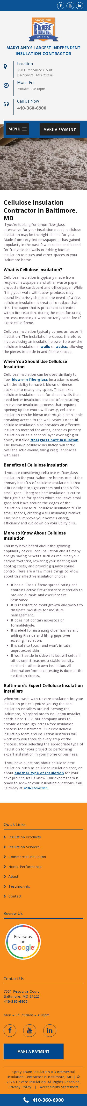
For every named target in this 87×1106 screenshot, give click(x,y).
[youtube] (69, 6)
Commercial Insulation (27, 856)
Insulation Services (24, 847)
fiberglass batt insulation (54, 440)
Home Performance (25, 866)
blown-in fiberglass (30, 379)
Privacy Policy (19, 1086)
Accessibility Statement (59, 1086)
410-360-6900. (36, 788)
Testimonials (19, 886)
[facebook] (61, 6)
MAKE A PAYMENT (60, 129)
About (13, 876)
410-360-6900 (48, 1100)
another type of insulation (39, 773)
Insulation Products (24, 837)
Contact (15, 896)
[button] (17, 129)
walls (45, 346)
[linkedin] (78, 6)
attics (61, 346)
